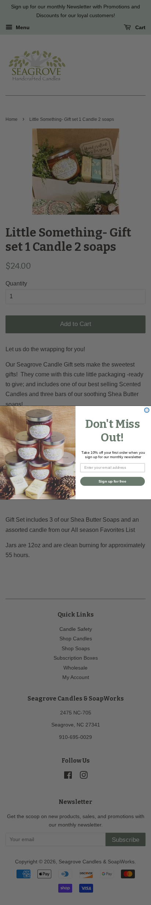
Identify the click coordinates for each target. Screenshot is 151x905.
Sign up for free (112, 481)
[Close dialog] (146, 410)
